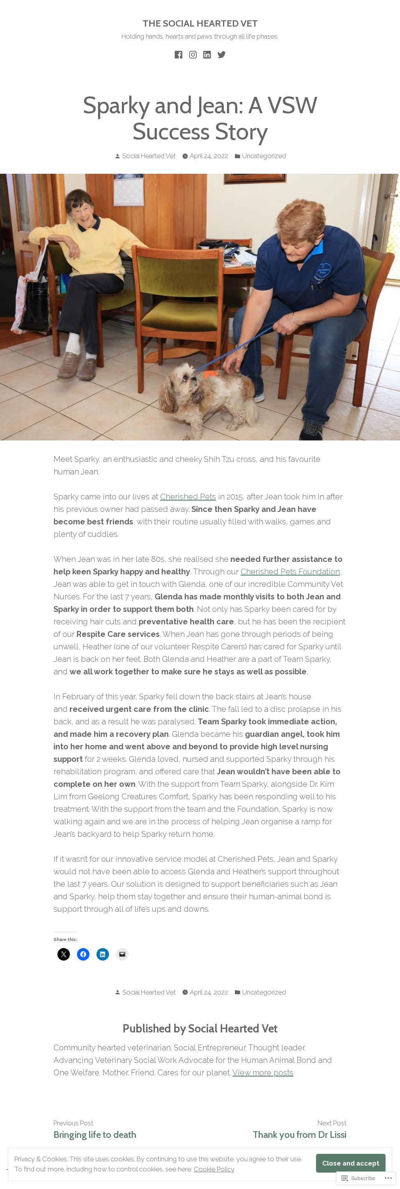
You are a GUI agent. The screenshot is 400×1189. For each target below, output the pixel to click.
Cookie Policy (214, 1169)
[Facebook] (179, 54)
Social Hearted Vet (149, 156)
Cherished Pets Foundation (290, 571)
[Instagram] (193, 54)
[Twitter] (220, 54)
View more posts (262, 1072)
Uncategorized (264, 156)
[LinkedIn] (207, 54)
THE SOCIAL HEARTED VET (200, 23)
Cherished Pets (188, 496)
